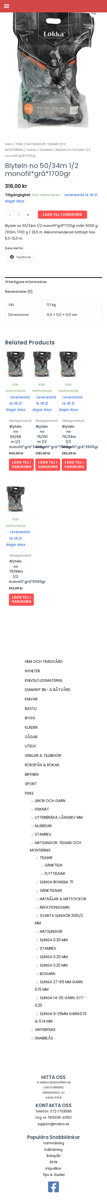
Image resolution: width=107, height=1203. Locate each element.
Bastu (31, 708)
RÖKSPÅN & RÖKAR (42, 765)
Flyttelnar (55, 873)
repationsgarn (54, 907)
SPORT (31, 783)
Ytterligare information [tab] (26, 282)
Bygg (30, 718)
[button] (94, 12)
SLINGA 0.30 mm (54, 940)
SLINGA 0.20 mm (53, 965)
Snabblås (44, 1038)
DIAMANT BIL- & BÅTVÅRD (47, 689)
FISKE (29, 793)
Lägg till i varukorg (62, 214)
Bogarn (47, 973)
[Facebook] (53, 1187)
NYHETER (32, 671)
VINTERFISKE (45, 1029)
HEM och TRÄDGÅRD (43, 661)
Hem (9, 144)
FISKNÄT (42, 809)
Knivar (31, 699)
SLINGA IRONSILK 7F (56, 882)
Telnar (46, 857)
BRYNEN (31, 774)
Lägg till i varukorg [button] (21, 464)
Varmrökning (53, 1143)
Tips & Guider (53, 1174)
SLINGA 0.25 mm (54, 956)
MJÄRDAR (43, 825)
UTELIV (30, 746)
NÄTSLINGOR (51, 931)
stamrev (43, 834)
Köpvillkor (53, 1168)
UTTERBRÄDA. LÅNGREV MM (59, 817)
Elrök (53, 1162)
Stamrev (48, 948)
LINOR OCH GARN (50, 800)
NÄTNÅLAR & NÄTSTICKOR (63, 899)
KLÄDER (31, 727)
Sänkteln (53, 865)
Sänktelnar (51, 890)
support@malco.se (53, 1124)
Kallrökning (53, 1149)
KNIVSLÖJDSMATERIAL (44, 680)
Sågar (31, 736)
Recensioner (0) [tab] (19, 291)
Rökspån (54, 1156)
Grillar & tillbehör (43, 755)
